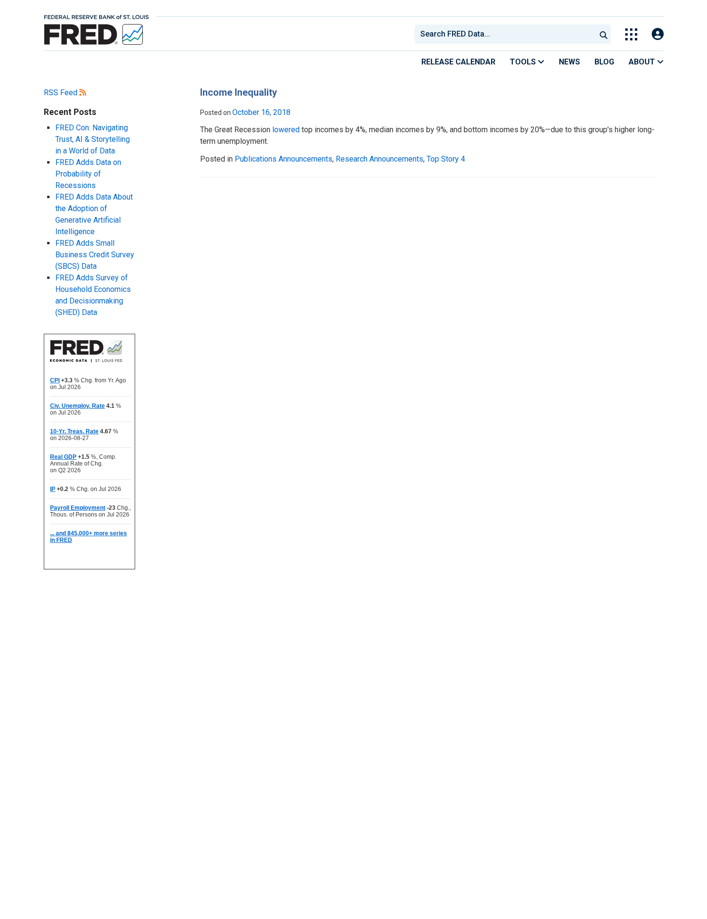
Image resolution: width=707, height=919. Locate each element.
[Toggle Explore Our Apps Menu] (631, 34)
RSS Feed (61, 92)
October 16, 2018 (261, 112)
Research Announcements (379, 159)
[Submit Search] (603, 34)
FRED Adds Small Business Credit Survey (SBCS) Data (94, 255)
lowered (286, 129)
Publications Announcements (283, 159)
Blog (604, 61)
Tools (524, 61)
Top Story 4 (446, 159)
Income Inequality (238, 92)
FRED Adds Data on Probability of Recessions (88, 174)
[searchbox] (507, 34)
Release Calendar (458, 61)
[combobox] (504, 34)
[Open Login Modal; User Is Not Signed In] (658, 34)
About (643, 61)
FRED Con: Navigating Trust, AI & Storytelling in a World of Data (92, 139)
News (569, 61)
